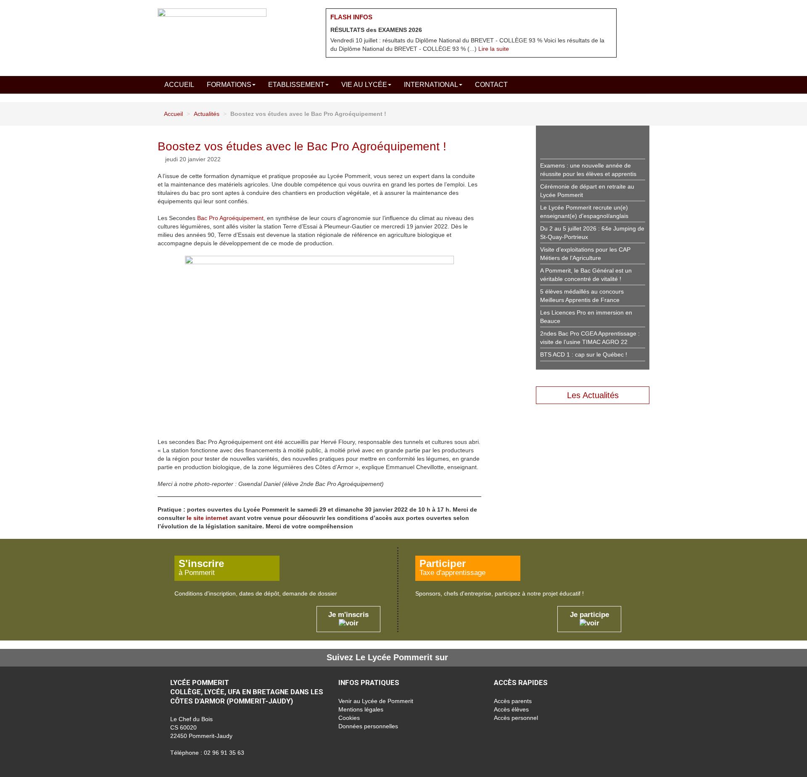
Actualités (206, 113)
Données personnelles (368, 726)
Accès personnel (516, 717)
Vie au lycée (364, 84)
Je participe (589, 615)
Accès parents (513, 701)
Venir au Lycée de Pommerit (375, 701)
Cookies (349, 717)
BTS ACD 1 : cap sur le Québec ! (583, 354)
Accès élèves (511, 709)
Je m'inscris (348, 615)
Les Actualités (593, 395)
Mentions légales (360, 709)
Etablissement (296, 84)
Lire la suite (493, 48)
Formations (229, 84)
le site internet (207, 517)
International (431, 84)
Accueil (179, 84)
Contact (491, 84)
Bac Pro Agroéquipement (230, 218)
